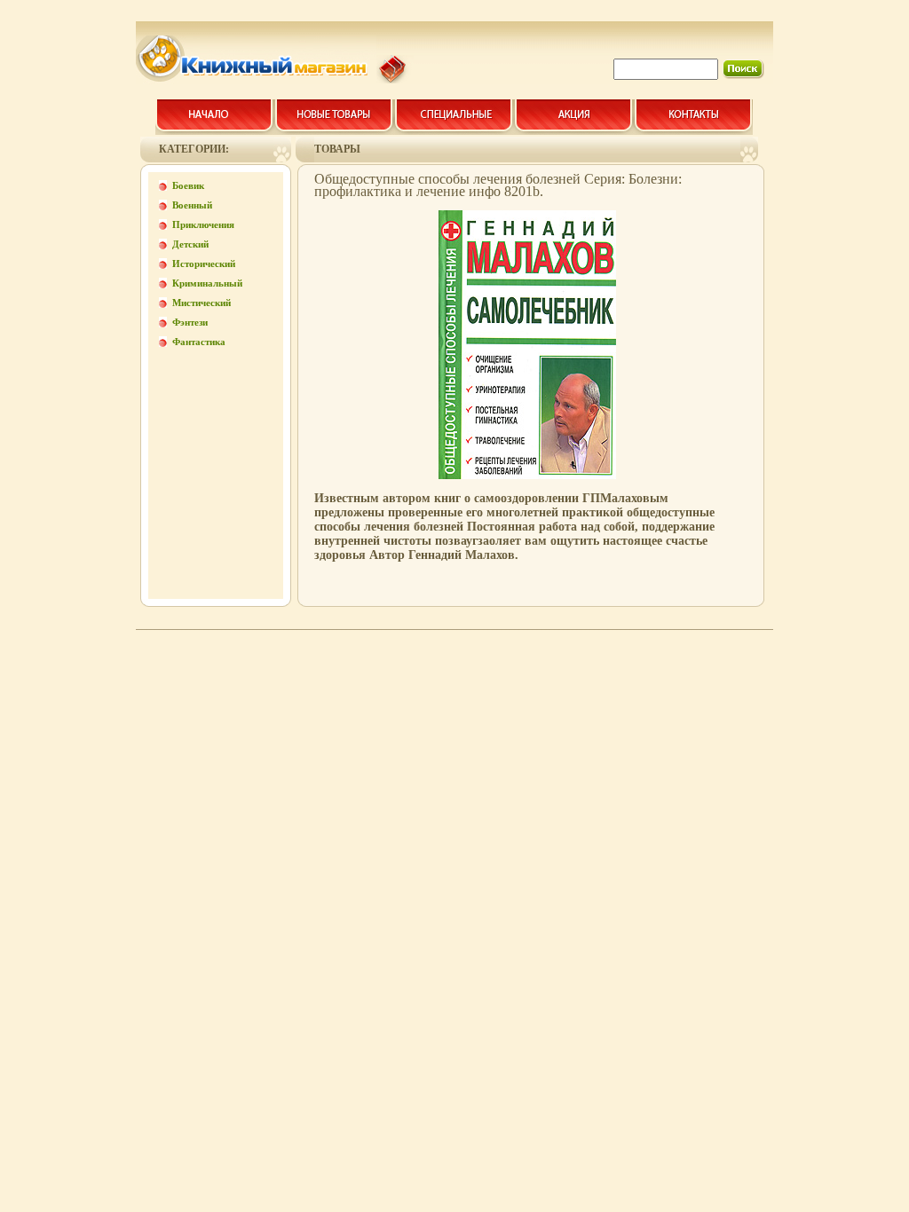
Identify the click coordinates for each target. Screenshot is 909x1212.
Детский (190, 244)
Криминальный (207, 283)
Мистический (201, 302)
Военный (192, 205)
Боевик (188, 185)
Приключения (203, 224)
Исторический (203, 263)
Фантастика (198, 341)
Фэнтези (190, 322)
